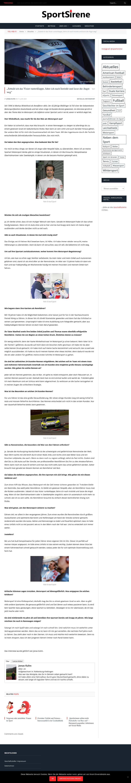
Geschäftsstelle (119, 207)
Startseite (39, 26)
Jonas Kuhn (11, 99)
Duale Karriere (116, 91)
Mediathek (89, 26)
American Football (113, 73)
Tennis (106, 161)
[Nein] (128, 777)
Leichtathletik (110, 128)
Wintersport (110, 170)
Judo (105, 123)
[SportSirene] (65, 14)
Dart (104, 91)
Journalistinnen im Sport (113, 119)
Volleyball (106, 166)
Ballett (119, 77)
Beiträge (51, 26)
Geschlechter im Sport (113, 105)
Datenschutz (9, 766)
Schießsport (107, 153)
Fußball (118, 100)
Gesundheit (109, 110)
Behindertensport (112, 86)
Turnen (115, 161)
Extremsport (117, 95)
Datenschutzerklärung (70, 779)
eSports (106, 95)
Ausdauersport (108, 77)
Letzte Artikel (17, 661)
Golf (119, 111)
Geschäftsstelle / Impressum (15, 761)
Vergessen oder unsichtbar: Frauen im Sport (36, 3)
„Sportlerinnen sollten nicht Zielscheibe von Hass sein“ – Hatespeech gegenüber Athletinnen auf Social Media (81, 722)
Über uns (63, 26)
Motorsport (90, 99)
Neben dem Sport (110, 140)
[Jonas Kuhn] (11, 679)
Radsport (106, 146)
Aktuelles (80, 99)
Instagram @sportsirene (112, 49)
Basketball (116, 81)
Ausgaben (76, 26)
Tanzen (122, 157)
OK (53, 779)
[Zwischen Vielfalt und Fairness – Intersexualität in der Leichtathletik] (50, 707)
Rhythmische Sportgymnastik (112, 150)
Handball (107, 114)
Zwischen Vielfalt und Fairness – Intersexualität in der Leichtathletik (50, 719)
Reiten (115, 146)
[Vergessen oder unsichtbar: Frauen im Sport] (18, 707)
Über (7, 661)
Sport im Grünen (110, 157)
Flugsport (106, 101)
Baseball (105, 82)
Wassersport (118, 165)
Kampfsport (115, 123)
